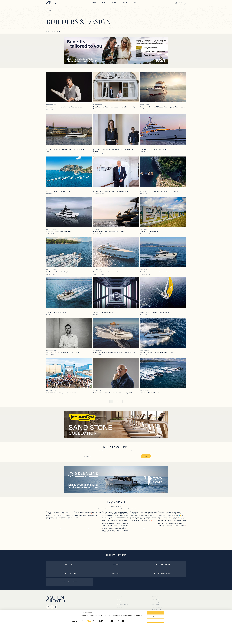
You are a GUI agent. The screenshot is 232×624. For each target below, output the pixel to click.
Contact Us (119, 599)
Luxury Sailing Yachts (157, 602)
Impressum (119, 596)
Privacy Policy (120, 607)
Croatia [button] (104, 2)
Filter (47, 31)
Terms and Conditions (122, 604)
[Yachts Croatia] (51, 2)
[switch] (101, 621)
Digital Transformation (122, 602)
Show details (129, 620)
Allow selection (155, 616)
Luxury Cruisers (155, 604)
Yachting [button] (114, 2)
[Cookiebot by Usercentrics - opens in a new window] (74, 622)
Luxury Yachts (155, 599)
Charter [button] (93, 2)
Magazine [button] (135, 2)
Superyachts (155, 596)
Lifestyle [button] (124, 2)
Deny (156, 620)
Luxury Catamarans (157, 607)
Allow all (156, 612)
